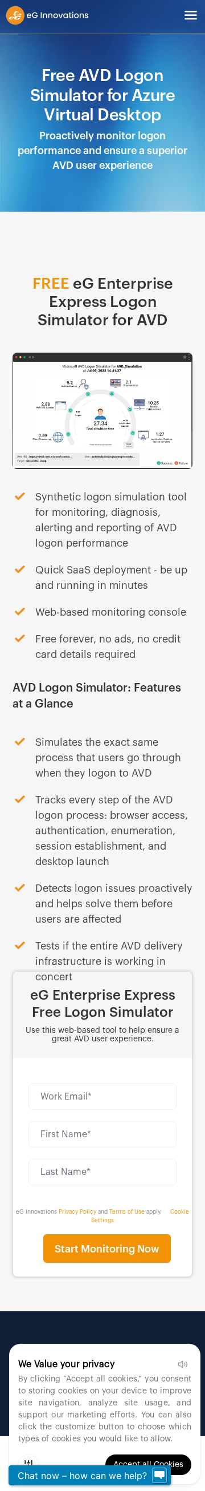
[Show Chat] (159, 1476)
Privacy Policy (77, 1212)
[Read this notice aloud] (182, 1364)
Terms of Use (127, 1212)
